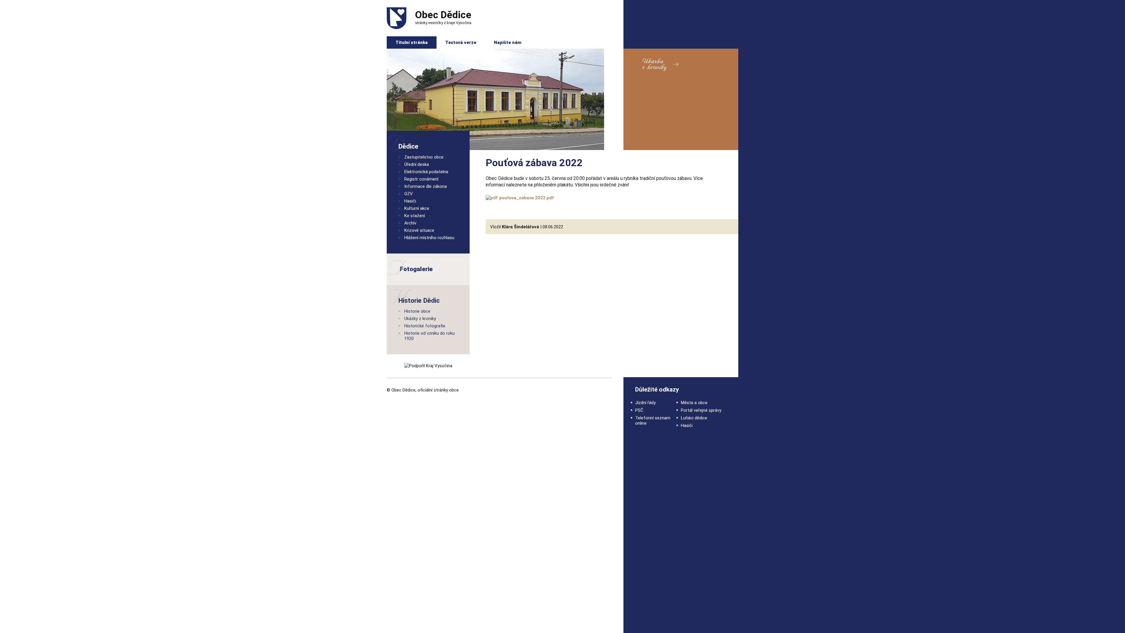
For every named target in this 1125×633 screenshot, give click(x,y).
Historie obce (417, 311)
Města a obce (694, 402)
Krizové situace (419, 230)
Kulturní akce (416, 208)
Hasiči (410, 201)
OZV (408, 193)
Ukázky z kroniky (420, 318)
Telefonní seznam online (652, 420)
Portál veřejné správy (701, 410)
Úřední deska (416, 164)
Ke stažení (414, 215)
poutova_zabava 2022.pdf (526, 197)
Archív (410, 223)
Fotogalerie (410, 269)
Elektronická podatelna (426, 171)
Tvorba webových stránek (599, 390)
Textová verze (460, 42)
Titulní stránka (412, 42)
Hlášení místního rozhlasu (429, 237)
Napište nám (507, 42)
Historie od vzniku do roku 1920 (429, 336)
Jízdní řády (645, 402)
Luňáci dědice (694, 418)
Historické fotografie (424, 326)
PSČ (639, 410)
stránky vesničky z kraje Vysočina (443, 17)
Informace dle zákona (425, 186)
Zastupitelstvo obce (424, 157)
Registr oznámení (421, 179)
